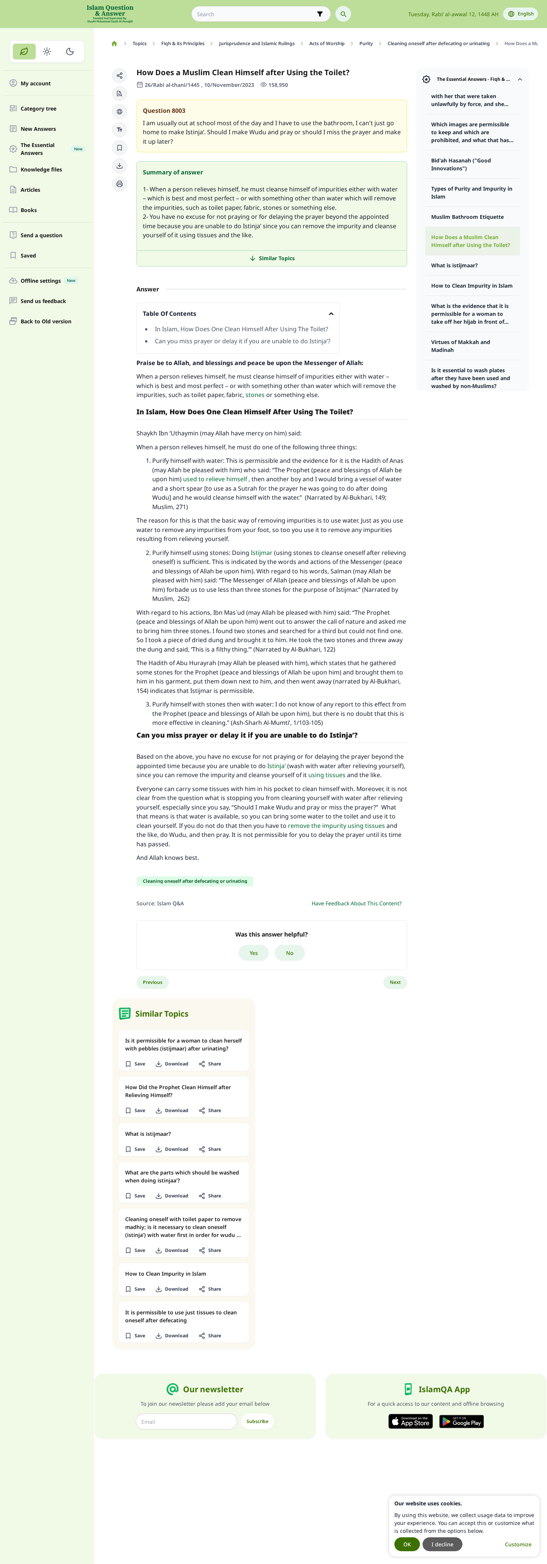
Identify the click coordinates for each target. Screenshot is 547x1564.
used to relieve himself (215, 479)
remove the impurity (317, 825)
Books (29, 210)
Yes (254, 952)
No (290, 952)
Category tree (38, 108)
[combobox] (256, 14)
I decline (442, 1544)
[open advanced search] (320, 14)
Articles (30, 189)
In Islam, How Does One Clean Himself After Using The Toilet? (241, 329)
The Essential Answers (51, 148)
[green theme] (24, 51)
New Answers (38, 128)
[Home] (114, 43)
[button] (119, 75)
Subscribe (257, 1421)
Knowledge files (41, 169)
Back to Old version (46, 321)
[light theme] (47, 51)
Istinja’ (276, 766)
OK (407, 1544)
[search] (343, 14)
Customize (518, 1544)
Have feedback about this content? (357, 903)
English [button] (526, 14)
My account (36, 83)
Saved (28, 255)
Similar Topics (277, 258)
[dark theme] (69, 51)
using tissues (326, 775)
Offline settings (48, 280)
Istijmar (262, 553)
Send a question (41, 235)
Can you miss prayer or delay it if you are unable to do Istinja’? (242, 341)
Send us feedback (43, 301)
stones (255, 395)
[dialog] (464, 1526)
